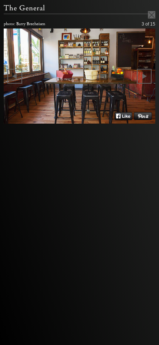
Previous (14, 76)
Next (144, 76)
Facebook (123, 116)
